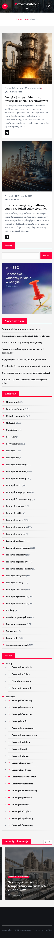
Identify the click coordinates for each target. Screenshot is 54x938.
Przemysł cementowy (16, 471)
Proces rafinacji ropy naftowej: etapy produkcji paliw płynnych (26, 206)
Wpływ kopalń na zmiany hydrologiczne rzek (24, 359)
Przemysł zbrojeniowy (17, 603)
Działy (9, 663)
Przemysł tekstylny (15, 589)
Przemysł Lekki (13, 513)
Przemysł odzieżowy (16, 554)
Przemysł (9, 196)
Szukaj (8, 245)
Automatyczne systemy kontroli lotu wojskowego (26, 335)
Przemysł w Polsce (21, 674)
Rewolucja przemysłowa (18, 617)
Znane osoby (12, 638)
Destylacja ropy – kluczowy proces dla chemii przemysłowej (26, 99)
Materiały (11, 422)
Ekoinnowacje (13, 402)
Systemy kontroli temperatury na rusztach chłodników (24, 886)
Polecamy (11, 436)
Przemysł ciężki (13, 485)
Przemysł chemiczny (14, 88)
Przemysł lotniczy (14, 520)
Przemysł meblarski (15, 534)
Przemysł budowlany (16, 464)
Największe (11, 429)
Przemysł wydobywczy (17, 596)
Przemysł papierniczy (16, 561)
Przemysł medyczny (15, 540)
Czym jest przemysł (21, 688)
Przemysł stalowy (14, 582)
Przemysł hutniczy (15, 506)
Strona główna (23, 19)
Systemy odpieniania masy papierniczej (21, 329)
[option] (27, 873)
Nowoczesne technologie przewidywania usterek (26, 372)
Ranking (10, 610)
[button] (45, 842)
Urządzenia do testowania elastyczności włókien (26, 366)
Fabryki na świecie (15, 409)
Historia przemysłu (15, 416)
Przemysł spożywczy (16, 575)
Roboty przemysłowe (16, 624)
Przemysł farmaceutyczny (18, 499)
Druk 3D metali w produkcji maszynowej (22, 342)
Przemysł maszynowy (16, 527)
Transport (11, 631)
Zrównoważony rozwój (17, 645)
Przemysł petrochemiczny (19, 568)
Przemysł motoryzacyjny (18, 547)
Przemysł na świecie (22, 667)
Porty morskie (13, 443)
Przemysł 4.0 (12, 457)
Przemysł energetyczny (17, 492)
